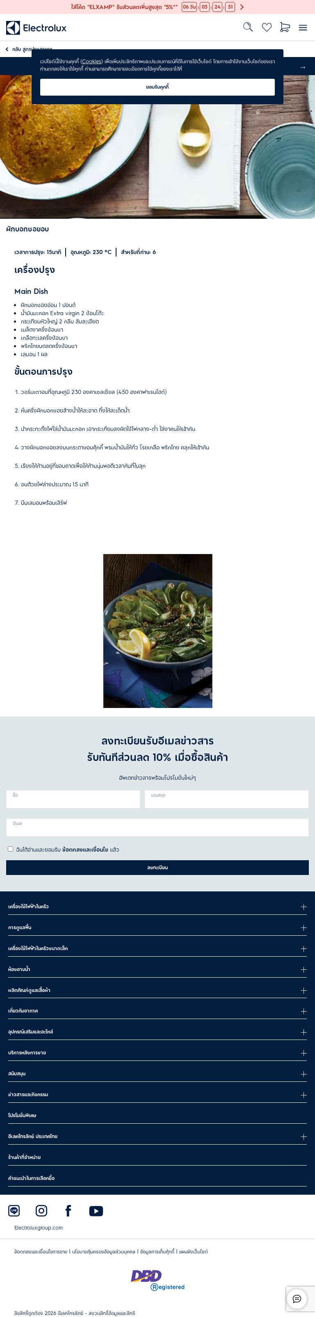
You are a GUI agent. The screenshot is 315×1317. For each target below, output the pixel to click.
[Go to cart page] (285, 27)
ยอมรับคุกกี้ (157, 87)
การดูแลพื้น (19, 927)
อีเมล (17, 823)
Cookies (91, 61)
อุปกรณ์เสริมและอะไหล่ (30, 1032)
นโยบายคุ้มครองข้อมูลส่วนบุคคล (103, 1252)
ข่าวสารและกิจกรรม (28, 1094)
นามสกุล (158, 795)
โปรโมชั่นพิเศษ (22, 1115)
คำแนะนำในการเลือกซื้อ (31, 1178)
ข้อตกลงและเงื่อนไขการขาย (40, 1252)
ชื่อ (15, 795)
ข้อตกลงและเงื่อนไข (85, 849)
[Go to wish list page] (267, 27)
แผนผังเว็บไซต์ (193, 1252)
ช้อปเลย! (10, 4)
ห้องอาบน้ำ (19, 969)
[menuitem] (36, 27)
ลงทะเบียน (157, 867)
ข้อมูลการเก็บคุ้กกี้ (157, 1252)
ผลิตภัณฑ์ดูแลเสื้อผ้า (29, 990)
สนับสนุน (16, 1074)
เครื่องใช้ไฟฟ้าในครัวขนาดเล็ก (38, 948)
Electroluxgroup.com (38, 1228)
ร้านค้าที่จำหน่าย (24, 1157)
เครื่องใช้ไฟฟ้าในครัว (28, 906)
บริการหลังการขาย (27, 1053)
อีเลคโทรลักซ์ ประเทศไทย (32, 1136)
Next (303, 66)
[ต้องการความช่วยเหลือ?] (297, 1299)
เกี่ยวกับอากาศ (23, 1011)
